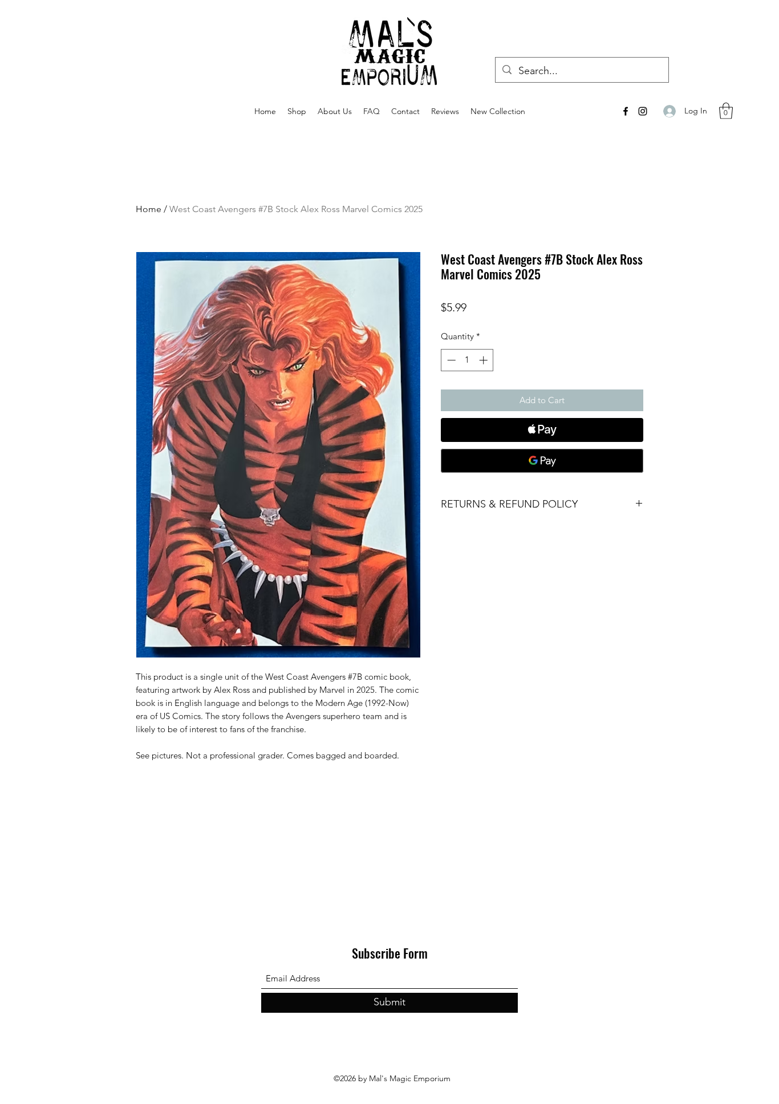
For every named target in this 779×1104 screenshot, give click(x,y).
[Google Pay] (542, 461)
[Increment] (484, 360)
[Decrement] (450, 360)
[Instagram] (642, 111)
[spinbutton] (467, 360)
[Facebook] (625, 111)
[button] (726, 111)
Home (148, 209)
